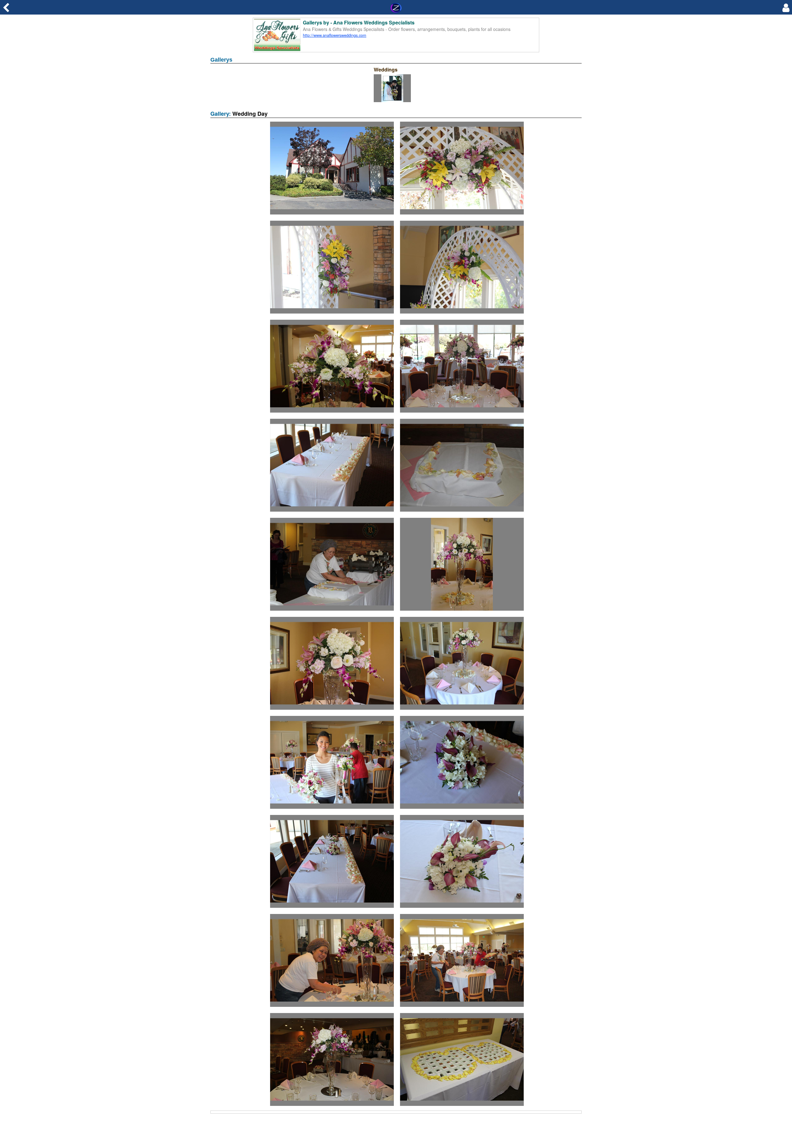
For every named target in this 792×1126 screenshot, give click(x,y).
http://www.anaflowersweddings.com (334, 35)
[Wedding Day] (332, 215)
